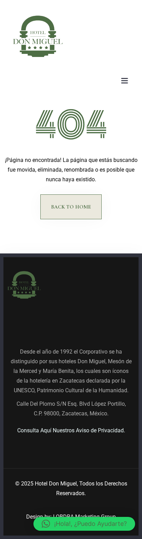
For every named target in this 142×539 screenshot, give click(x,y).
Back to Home (71, 207)
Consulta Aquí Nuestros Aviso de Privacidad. (71, 430)
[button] (84, 524)
